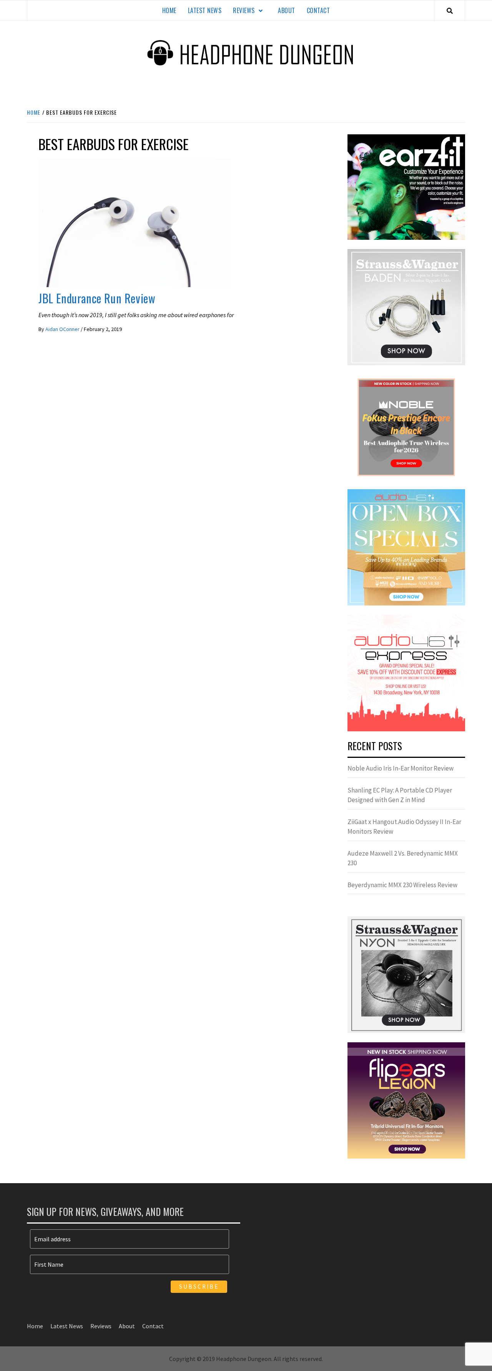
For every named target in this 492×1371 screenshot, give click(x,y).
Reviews (244, 10)
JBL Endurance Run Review (96, 298)
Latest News (205, 10)
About (286, 10)
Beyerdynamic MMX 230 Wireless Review (402, 885)
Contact (318, 10)
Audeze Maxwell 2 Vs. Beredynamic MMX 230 (402, 858)
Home (169, 10)
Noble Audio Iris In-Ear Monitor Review (400, 768)
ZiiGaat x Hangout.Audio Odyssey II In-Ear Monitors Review (404, 827)
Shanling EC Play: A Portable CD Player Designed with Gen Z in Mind (399, 795)
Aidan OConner (63, 329)
